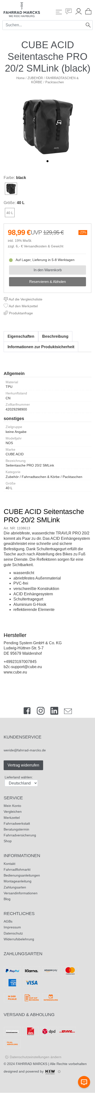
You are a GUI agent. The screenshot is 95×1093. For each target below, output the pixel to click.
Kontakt (9, 864)
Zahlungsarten (15, 887)
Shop (8, 841)
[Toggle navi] (59, 12)
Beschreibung (55, 336)
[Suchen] (88, 25)
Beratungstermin (16, 829)
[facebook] (27, 712)
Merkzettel (12, 818)
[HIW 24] (50, 1071)
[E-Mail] (68, 712)
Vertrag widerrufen (23, 765)
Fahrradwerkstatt (17, 823)
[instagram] (40, 712)
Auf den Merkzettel (23, 306)
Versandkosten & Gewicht (43, 246)
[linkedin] (54, 712)
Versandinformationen (21, 893)
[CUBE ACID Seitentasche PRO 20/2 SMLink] (47, 126)
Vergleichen (13, 811)
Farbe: (9, 178)
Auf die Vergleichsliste (25, 299)
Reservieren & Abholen (47, 282)
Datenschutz (13, 933)
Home (20, 78)
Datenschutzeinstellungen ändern (35, 1057)
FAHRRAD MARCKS (31, 1064)
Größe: (10, 203)
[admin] (59, 1071)
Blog (7, 899)
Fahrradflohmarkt (17, 869)
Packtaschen (54, 82)
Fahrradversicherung (20, 835)
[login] (79, 12)
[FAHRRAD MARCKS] (22, 9)
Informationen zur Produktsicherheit (41, 347)
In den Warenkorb (48, 270)
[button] (47, 161)
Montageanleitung (17, 881)
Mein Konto (12, 806)
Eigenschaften (21, 336)
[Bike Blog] (69, 12)
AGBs (8, 921)
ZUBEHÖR (35, 78)
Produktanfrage (20, 313)
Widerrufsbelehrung (19, 939)
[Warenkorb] (88, 12)
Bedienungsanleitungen (22, 875)
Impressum (12, 927)
